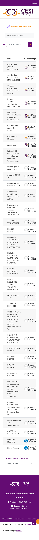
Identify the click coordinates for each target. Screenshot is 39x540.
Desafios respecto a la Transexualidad (14, 423)
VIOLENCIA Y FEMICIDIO (12, 305)
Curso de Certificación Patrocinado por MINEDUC (13, 89)
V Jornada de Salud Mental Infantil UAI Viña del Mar (13, 195)
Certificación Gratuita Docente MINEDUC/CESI (13, 77)
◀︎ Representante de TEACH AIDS (17, 458)
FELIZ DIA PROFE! (11, 358)
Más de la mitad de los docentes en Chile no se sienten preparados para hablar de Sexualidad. (13, 389)
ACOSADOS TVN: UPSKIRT (13, 222)
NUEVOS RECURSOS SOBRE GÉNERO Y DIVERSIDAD (12, 284)
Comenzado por (30, 59)
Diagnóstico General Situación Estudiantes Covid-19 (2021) (14, 116)
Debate (8, 59)
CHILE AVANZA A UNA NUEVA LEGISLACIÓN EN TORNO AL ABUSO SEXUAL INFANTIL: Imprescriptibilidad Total (14, 320)
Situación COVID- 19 (14, 176)
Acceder (34, 3)
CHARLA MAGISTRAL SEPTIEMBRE (12, 271)
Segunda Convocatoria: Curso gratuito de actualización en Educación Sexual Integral (14, 408)
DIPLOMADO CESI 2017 (12, 374)
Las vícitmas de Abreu (13, 296)
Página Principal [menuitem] (29, 10)
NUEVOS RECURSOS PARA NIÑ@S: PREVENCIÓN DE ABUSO (13, 258)
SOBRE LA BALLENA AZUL (13, 432)
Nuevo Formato (13, 448)
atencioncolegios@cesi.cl (19, 508)
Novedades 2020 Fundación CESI (13, 185)
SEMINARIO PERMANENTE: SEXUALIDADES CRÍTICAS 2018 (13, 338)
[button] (4, 44)
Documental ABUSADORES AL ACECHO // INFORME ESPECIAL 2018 (13, 242)
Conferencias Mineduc (12, 138)
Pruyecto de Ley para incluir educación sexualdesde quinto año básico (13, 210)
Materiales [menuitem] (27, 14)
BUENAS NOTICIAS (11, 366)
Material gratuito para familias (13, 168)
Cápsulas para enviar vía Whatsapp (12, 128)
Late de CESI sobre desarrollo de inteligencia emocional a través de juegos (13, 156)
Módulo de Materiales (11, 441)
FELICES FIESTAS (10, 230)
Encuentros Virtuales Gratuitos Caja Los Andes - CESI (13, 102)
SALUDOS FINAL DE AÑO (14, 349)
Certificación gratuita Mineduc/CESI (12, 66)
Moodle (19, 531)
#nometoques (12, 145)
